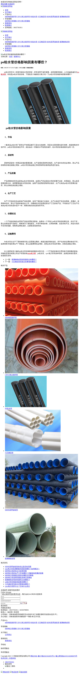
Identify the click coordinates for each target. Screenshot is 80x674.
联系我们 (8, 25)
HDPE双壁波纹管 (52, 16)
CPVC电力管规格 (23, 21)
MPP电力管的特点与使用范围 (16, 571)
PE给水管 (33, 16)
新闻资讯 (8, 23)
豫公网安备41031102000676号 (66, 656)
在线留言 (11, 4)
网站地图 (4, 4)
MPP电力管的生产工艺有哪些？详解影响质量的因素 (24, 573)
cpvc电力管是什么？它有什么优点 (17, 586)
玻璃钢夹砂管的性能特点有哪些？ (24, 259)
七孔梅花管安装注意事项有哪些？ (24, 262)
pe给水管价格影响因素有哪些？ (16, 582)
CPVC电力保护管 (23, 16)
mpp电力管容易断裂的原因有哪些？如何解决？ (22, 569)
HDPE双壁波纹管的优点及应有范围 (18, 566)
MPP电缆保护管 (11, 16)
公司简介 (8, 635)
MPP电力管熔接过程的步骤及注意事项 (19, 575)
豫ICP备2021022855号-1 (46, 656)
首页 (6, 10)
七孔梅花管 (42, 16)
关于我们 (8, 12)
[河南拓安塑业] (6, 6)
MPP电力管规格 (11, 21)
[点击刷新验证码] (24, 603)
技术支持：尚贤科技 (8, 658)
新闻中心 (17, 56)
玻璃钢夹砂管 (65, 16)
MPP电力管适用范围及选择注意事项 (18, 577)
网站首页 (6, 672)
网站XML (33, 656)
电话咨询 (15, 672)
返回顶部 (23, 672)
